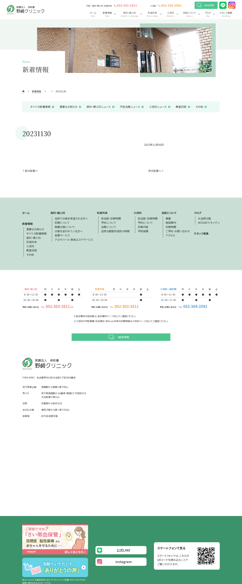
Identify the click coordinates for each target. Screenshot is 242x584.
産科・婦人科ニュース (99, 107)
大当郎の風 (204, 218)
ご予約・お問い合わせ (178, 231)
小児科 (30, 246)
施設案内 (171, 222)
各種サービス (62, 235)
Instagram (123, 561)
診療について (62, 222)
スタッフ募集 (226, 14)
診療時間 (171, 227)
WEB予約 (209, 5)
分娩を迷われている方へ (69, 231)
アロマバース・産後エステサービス (74, 239)
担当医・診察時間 (111, 218)
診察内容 (143, 227)
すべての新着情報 (40, 107)
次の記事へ (154, 171)
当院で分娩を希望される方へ (71, 218)
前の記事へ (31, 171)
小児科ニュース (158, 107)
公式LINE (123, 550)
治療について (108, 227)
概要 (168, 218)
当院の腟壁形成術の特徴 (115, 231)
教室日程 (181, 107)
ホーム (93, 14)
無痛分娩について (65, 227)
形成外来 (31, 242)
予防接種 (143, 231)
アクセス (170, 235)
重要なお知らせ (68, 107)
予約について (108, 222)
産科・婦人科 (33, 238)
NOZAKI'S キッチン (209, 222)
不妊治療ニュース (130, 107)
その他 (199, 107)
